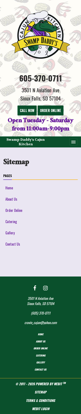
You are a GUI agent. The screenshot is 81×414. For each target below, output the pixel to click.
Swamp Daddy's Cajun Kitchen (25, 141)
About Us (11, 199)
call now (27, 110)
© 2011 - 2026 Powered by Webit (40, 383)
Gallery (10, 232)
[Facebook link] (35, 288)
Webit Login (40, 408)
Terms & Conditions (40, 400)
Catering (11, 221)
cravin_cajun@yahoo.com (40, 322)
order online (50, 110)
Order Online (13, 210)
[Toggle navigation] (73, 141)
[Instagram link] (45, 288)
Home (9, 187)
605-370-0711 (40, 78)
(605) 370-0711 (40, 313)
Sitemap (40, 392)
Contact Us (12, 244)
